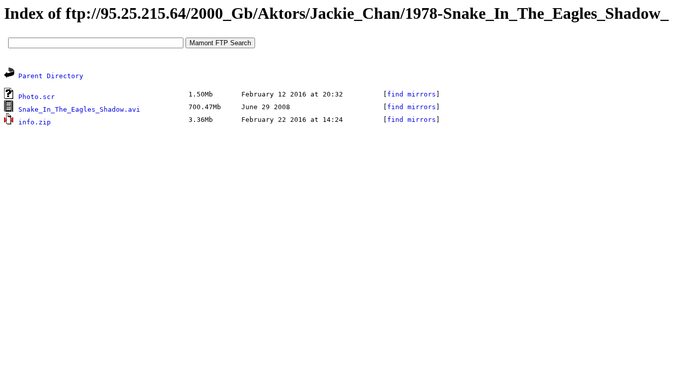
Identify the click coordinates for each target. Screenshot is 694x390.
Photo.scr (36, 97)
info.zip (34, 122)
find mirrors (411, 94)
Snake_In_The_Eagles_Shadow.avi (79, 109)
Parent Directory (50, 76)
